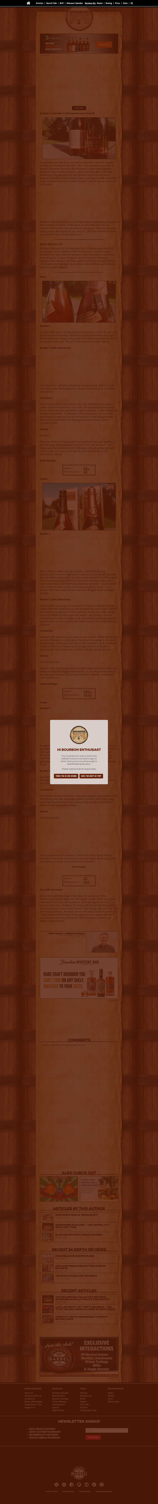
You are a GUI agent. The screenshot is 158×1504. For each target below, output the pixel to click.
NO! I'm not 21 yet (91, 776)
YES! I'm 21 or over (66, 776)
